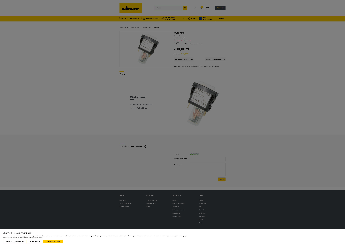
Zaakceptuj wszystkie (53, 241)
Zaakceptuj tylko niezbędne (15, 241)
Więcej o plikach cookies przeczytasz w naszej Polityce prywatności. (23, 237)
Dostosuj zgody (35, 241)
